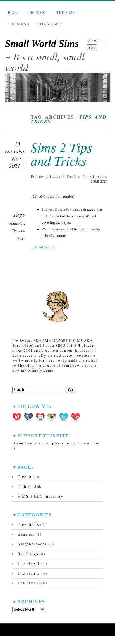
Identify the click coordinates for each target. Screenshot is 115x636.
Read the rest (45, 247)
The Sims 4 (18, 24)
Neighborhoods (32, 544)
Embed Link (29, 487)
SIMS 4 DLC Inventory (40, 496)
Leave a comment (98, 179)
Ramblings (28, 554)
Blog (13, 13)
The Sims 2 (67, 13)
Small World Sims (42, 43)
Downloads (50, 24)
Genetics (26, 534)
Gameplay (16, 223)
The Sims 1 (37, 13)
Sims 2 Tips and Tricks (61, 153)
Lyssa (55, 176)
